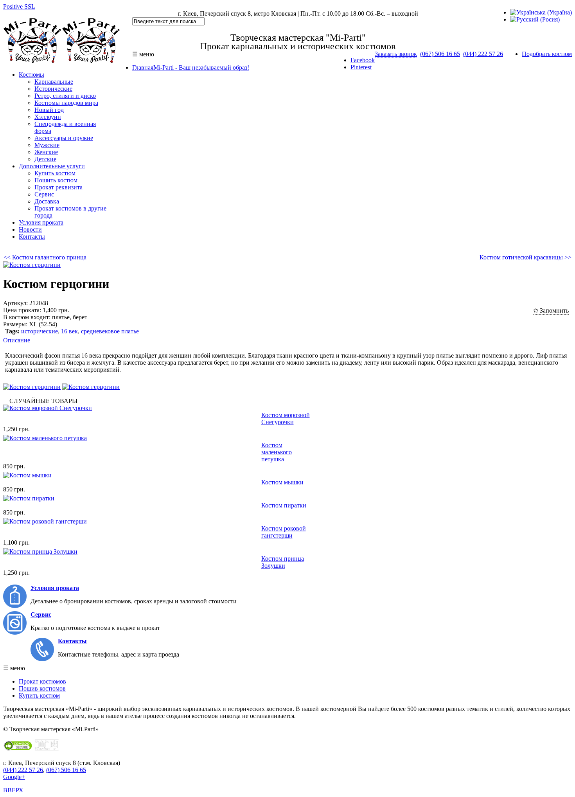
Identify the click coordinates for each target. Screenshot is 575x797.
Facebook (362, 60)
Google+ (14, 777)
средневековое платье (110, 331)
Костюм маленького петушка (276, 452)
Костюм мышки (282, 482)
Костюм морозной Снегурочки (285, 418)
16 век (69, 331)
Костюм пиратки (283, 505)
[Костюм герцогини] (32, 264)
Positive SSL (19, 6)
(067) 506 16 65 (440, 53)
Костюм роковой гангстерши (283, 532)
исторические (39, 331)
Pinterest (361, 67)
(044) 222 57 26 (483, 53)
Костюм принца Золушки (282, 562)
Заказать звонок (396, 53)
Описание (16, 340)
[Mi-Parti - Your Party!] (61, 61)
